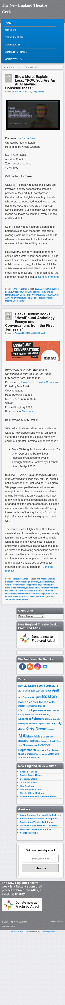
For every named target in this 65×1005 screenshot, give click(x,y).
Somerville (40, 750)
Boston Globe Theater (31, 775)
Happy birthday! (34, 584)
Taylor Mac (10, 599)
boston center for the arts (36, 702)
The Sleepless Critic (30, 789)
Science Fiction (38, 297)
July (58, 723)
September (26, 750)
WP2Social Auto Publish (20, 931)
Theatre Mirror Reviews (32, 793)
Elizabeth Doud (47, 581)
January (50, 723)
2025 (49, 690)
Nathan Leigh (18, 294)
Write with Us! (13, 59)
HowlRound (48, 584)
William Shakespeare (29, 757)
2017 (21, 690)
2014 (41, 685)
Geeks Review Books (15, 584)
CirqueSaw (18, 291)
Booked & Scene (28, 771)
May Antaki (41, 596)
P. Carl (50, 596)
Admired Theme (57, 921)
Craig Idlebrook (26, 714)
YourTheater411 (28, 832)
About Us (10, 30)
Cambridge (27, 710)
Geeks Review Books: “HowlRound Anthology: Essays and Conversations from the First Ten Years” (30, 321)
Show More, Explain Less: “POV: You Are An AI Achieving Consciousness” (30, 82)
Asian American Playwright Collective (39, 814)
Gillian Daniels (52, 718)
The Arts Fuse (27, 785)
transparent (22, 599)
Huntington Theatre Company (31, 723)
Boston (49, 696)
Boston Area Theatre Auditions (36, 822)
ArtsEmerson (25, 697)
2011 (21, 685)
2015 (49, 686)
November (30, 745)
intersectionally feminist (16, 593)
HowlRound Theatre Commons (38, 590)
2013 (34, 685)
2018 (27, 690)
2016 (55, 686)
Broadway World (28, 778)
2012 (27, 685)
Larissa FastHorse (14, 596)
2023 (37, 288)
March (8, 294)
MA (22, 735)
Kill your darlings (32, 291)
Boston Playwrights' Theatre (31, 705)
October (44, 745)
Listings (18, 578)
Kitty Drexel (38, 91)
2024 (43, 690)
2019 (33, 690)
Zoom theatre (19, 300)
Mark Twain (29, 596)
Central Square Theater (47, 710)
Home (8, 23)
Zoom (23, 288)
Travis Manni (41, 754)
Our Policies (12, 44)
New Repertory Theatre (46, 740)
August (36, 697)
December (24, 719)
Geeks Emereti (14, 37)
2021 (38, 690)
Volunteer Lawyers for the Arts (35, 829)
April (55, 690)
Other (17, 288)
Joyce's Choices (28, 782)
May (39, 736)
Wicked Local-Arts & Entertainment (38, 796)
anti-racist (41, 578)
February (38, 718)
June (21, 729)
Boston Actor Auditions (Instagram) (38, 818)
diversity (35, 581)
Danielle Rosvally (42, 714)
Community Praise (16, 52)
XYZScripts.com (48, 931)
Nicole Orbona (32, 294)
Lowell (51, 729)
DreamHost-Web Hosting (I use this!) (38, 825)
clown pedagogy (22, 581)
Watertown (53, 753)
